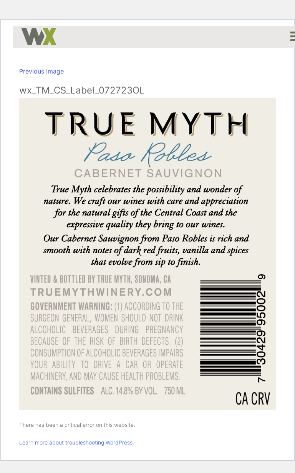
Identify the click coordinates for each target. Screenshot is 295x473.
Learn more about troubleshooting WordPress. (76, 442)
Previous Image (41, 71)
